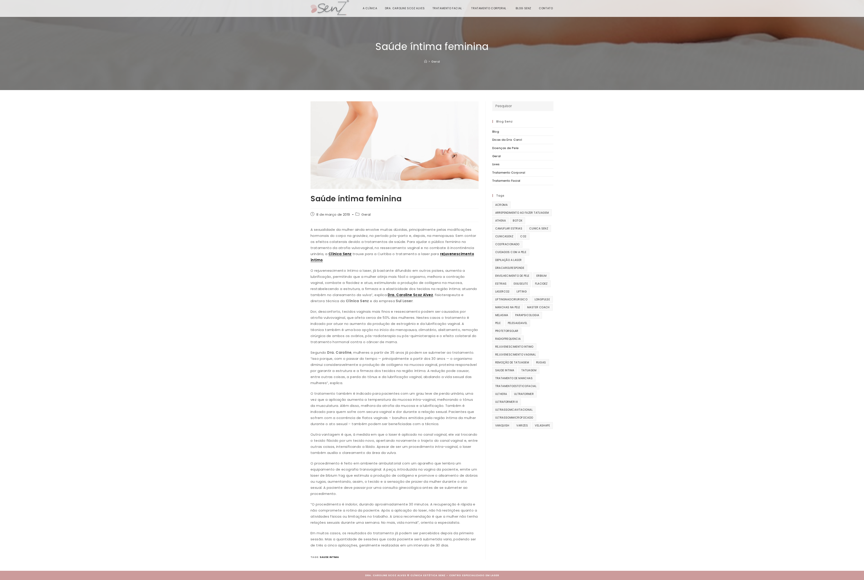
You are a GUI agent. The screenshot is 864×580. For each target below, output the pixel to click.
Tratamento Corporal (508, 172)
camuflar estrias (508, 228)
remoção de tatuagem (512, 362)
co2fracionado (507, 244)
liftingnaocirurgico (511, 299)
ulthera (501, 394)
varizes (522, 425)
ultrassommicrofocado (514, 417)
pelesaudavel (517, 323)
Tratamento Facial (506, 181)
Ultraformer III (506, 402)
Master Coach (538, 307)
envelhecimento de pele (512, 276)
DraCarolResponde (509, 268)
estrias (501, 283)
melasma (501, 315)
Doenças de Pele (505, 148)
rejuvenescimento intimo (514, 347)
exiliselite (521, 283)
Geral (435, 61)
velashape (542, 425)
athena (500, 220)
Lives (496, 164)
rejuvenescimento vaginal (515, 354)
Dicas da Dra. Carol (507, 140)
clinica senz (538, 228)
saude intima (329, 557)
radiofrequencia (508, 339)
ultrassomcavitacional (514, 410)
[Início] (425, 61)
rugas (541, 362)
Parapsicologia (527, 315)
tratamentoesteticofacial (516, 386)
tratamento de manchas (514, 378)
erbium (541, 276)
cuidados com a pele (510, 252)
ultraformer (524, 394)
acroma (501, 205)
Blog (495, 131)
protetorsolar (506, 331)
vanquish (502, 425)
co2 (523, 236)
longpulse (542, 299)
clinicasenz (504, 236)
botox (517, 220)
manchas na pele (507, 307)
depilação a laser (508, 260)
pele (498, 323)
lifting (522, 291)
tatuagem (528, 370)
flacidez (541, 283)
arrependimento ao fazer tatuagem (522, 213)
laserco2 (502, 291)
